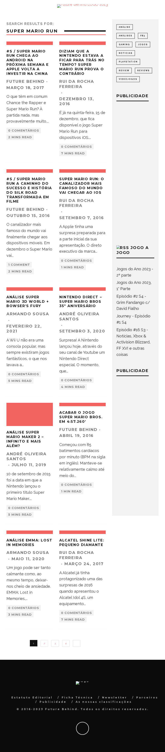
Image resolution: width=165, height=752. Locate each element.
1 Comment (19, 265)
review (124, 70)
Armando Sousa (27, 314)
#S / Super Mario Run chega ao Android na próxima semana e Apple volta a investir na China (27, 62)
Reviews (143, 70)
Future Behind (25, 81)
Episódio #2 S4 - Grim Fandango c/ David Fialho (133, 302)
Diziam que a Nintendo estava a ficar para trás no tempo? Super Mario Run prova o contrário (82, 62)
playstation (128, 62)
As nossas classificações (104, 701)
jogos (143, 44)
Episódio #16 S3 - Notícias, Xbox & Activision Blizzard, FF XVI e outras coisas (133, 342)
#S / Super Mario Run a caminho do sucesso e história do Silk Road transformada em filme (29, 190)
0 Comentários (23, 130)
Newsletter (114, 697)
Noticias (126, 53)
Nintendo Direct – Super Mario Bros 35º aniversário (80, 301)
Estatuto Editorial (32, 697)
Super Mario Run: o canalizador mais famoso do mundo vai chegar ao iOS (81, 185)
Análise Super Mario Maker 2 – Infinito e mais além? (25, 439)
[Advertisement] (135, 172)
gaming (124, 44)
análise (124, 27)
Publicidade (53, 701)
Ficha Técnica (77, 697)
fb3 (142, 36)
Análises (125, 36)
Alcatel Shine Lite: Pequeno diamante (81, 542)
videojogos (128, 79)
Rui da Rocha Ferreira (76, 84)
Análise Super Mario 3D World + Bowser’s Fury (27, 301)
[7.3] (82, 532)
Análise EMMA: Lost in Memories (29, 542)
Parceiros (147, 697)
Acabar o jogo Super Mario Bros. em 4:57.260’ (80, 417)
